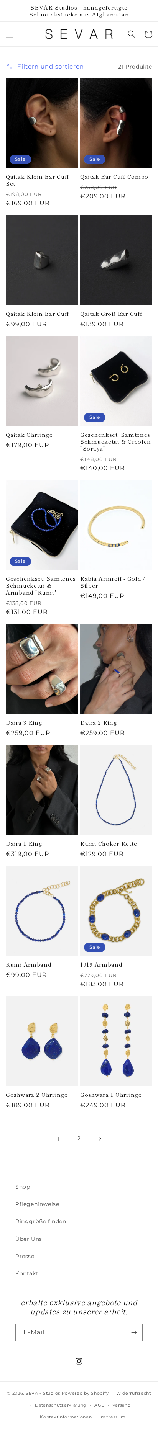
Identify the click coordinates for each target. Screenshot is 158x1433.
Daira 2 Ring (98, 722)
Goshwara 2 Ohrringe (37, 1094)
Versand (121, 1405)
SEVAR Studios (43, 1393)
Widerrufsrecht (133, 1393)
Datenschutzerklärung (61, 1405)
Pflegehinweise (37, 1204)
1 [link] (58, 1138)
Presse (25, 1256)
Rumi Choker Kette (108, 843)
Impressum (112, 1417)
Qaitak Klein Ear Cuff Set (37, 180)
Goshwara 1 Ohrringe (111, 1094)
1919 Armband (101, 964)
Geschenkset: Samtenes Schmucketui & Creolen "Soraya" (115, 441)
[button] (9, 34)
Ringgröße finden (40, 1221)
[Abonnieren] (133, 1332)
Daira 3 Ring (24, 722)
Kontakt (26, 1273)
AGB (99, 1405)
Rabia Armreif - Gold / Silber (112, 582)
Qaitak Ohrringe (29, 434)
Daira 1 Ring (24, 843)
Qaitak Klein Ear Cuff (37, 313)
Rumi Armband (28, 964)
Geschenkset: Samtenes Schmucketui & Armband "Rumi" (41, 585)
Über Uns (28, 1238)
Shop (22, 1186)
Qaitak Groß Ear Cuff (111, 313)
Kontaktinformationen (66, 1417)
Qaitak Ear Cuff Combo (114, 176)
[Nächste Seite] (99, 1138)
